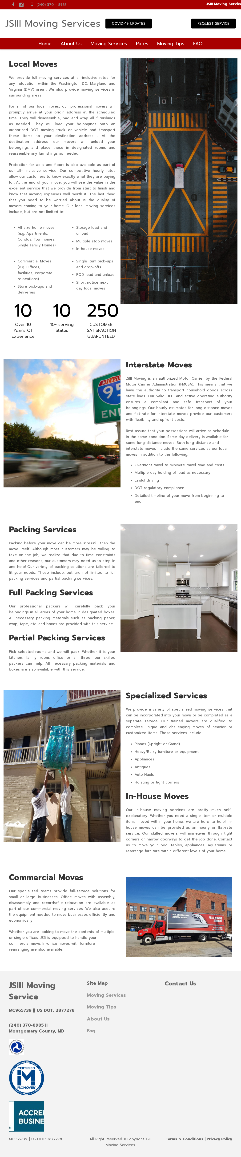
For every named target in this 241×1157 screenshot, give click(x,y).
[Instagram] (21, 4)
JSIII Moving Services (52, 23)
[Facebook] (13, 4)
